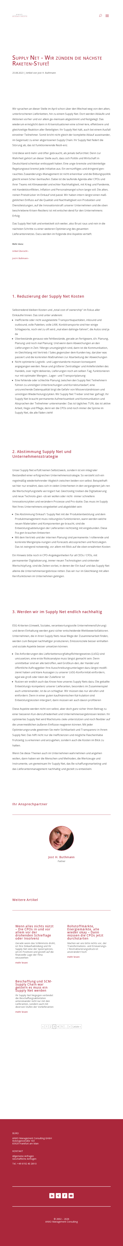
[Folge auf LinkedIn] (51, 1195)
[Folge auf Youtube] (71, 1195)
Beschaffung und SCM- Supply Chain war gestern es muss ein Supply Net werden (33, 986)
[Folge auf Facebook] (64, 1195)
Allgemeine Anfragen (23, 1156)
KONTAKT (17, 1151)
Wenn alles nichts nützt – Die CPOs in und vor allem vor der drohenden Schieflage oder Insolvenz (34, 932)
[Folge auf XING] (58, 1195)
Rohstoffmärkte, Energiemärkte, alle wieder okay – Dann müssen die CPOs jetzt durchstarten (85, 932)
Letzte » (77, 1026)
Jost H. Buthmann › (20, 258)
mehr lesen (21, 962)
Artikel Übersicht (19, 251)
